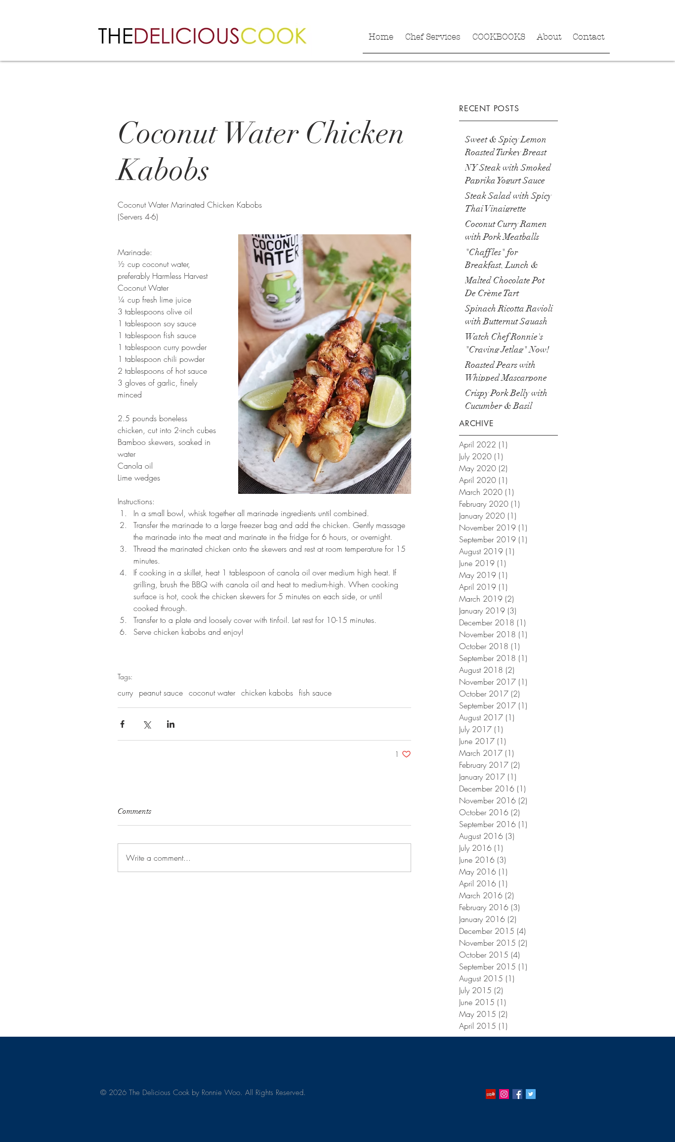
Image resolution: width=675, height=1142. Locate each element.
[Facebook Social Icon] (517, 1094)
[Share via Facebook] (122, 724)
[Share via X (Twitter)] (146, 724)
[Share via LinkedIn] (170, 724)
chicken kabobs (267, 693)
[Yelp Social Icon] (491, 1094)
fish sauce (315, 693)
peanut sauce (161, 693)
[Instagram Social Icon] (504, 1094)
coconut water (212, 693)
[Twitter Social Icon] (531, 1094)
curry (125, 693)
